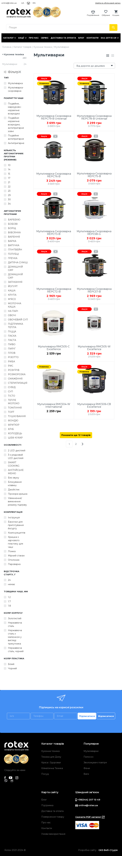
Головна (6, 47)
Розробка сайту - (98, 850)
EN (34, 3)
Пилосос (89, 756)
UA (22, 3)
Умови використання (53, 834)
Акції (21, 38)
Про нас (34, 38)
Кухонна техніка (43, 47)
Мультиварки (91, 751)
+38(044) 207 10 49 (88, 799)
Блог (81, 38)
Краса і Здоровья (51, 762)
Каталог (8, 38)
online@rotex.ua (9, 3)
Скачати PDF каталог (88, 817)
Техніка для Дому (51, 756)
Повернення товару (52, 816)
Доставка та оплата (63, 38)
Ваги (86, 774)
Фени (87, 768)
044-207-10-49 (108, 38)
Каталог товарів (22, 47)
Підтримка (47, 805)
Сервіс (44, 38)
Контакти (92, 38)
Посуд (45, 774)
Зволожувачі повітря (95, 762)
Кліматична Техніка (52, 768)
